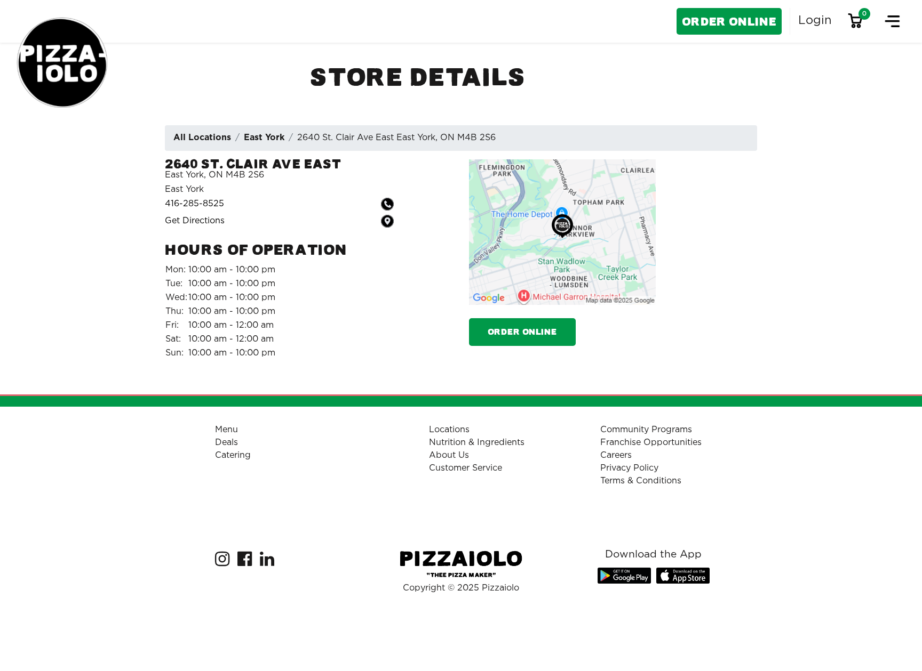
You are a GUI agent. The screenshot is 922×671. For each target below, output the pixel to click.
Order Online (729, 21)
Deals (226, 443)
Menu (226, 430)
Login (815, 20)
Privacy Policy (629, 468)
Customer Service (465, 468)
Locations (449, 430)
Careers (616, 455)
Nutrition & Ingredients (476, 443)
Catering (233, 455)
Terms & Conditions (640, 481)
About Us (449, 455)
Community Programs (646, 430)
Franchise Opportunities (651, 443)
